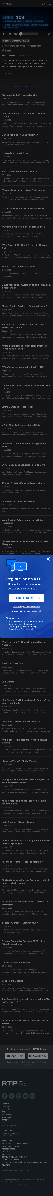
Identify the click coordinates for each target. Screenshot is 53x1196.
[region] (26, 598)
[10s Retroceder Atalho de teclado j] (10, 1193)
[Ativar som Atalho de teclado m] (16, 1193)
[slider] (29, 1193)
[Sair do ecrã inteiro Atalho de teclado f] (49, 1193)
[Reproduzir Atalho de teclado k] (4, 1193)
